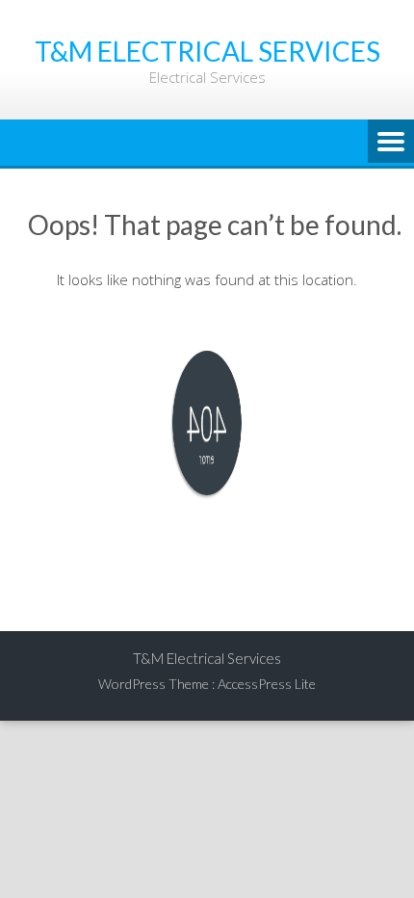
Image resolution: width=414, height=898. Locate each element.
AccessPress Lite (267, 683)
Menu (391, 142)
